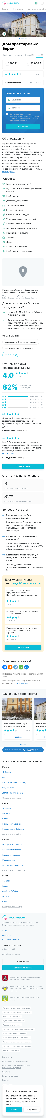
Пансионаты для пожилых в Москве (17, 1042)
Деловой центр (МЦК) (12, 792)
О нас (4, 931)
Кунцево (11, 298)
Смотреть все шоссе (11, 870)
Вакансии (6, 1080)
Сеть (39, 55)
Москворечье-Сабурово (13, 829)
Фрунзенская (8, 787)
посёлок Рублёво (10, 891)
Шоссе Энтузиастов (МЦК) (15, 782)
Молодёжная (23, 296)
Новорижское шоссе (12, 844)
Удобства (7, 55)
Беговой (6, 813)
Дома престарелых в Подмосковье (16, 1038)
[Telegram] (15, 667)
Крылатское (12, 296)
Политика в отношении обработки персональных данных (16, 1066)
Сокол (5, 777)
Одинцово (34, 298)
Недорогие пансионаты (12, 1016)
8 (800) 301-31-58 (11, 945)
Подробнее (17, 737)
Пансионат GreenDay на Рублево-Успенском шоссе (16, 725)
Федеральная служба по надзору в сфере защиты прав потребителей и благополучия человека (26, 988)
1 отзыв (27, 730)
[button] (19, 38)
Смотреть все (23, 647)
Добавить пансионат (23, 967)
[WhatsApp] (21, 667)
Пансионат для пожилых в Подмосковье (18, 1029)
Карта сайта (7, 1057)
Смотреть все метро (11, 798)
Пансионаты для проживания (17, 348)
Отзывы (29, 55)
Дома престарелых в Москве (14, 1033)
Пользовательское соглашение (15, 1061)
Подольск (7, 896)
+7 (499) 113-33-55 (13, 82)
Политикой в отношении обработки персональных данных (24, 119)
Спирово (6, 901)
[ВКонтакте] (4, 667)
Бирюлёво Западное (11, 824)
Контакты (18, 55)
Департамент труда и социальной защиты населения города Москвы (26, 978)
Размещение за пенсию (12, 1025)
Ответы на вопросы (10, 939)
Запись (23, 749)
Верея (5, 886)
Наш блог (6, 1072)
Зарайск (6, 881)
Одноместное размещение (13, 1021)
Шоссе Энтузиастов (11, 849)
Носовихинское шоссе (12, 865)
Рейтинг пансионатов (11, 1050)
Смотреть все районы (12, 834)
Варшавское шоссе (11, 855)
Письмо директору (10, 1076)
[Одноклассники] (10, 667)
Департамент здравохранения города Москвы (24, 998)
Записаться (23, 126)
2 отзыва (37, 74)
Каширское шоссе (10, 860)
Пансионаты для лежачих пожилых (16, 1008)
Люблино (6, 772)
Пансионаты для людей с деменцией (17, 1012)
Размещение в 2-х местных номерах (21, 342)
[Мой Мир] (26, 667)
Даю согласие (15, 114)
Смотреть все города (12, 906)
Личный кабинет (23, 961)
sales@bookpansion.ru (11, 954)
